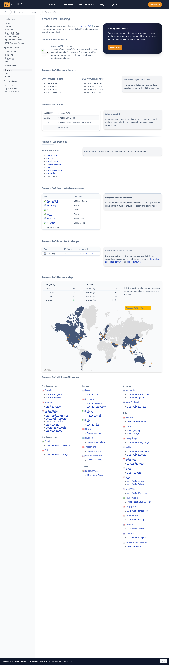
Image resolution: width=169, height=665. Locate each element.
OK (163, 661)
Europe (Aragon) (94, 433)
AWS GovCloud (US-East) (57, 415)
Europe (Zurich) (94, 451)
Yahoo (49, 214)
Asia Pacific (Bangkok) (136, 537)
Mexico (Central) (53, 406)
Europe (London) (94, 459)
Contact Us (155, 4)
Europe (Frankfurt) (95, 403)
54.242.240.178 (86, 253)
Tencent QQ (52, 205)
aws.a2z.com (52, 161)
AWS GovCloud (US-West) (57, 418)
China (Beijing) (133, 430)
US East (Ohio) (52, 424)
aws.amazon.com (54, 170)
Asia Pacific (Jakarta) (136, 463)
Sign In (113, 4)
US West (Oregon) (54, 430)
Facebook (51, 218)
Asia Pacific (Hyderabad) (138, 451)
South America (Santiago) (57, 454)
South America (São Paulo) (58, 445)
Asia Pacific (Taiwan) (136, 528)
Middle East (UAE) (135, 546)
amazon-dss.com (53, 164)
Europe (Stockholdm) (96, 442)
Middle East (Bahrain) (136, 421)
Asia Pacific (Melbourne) (138, 394)
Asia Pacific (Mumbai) (136, 454)
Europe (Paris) (93, 394)
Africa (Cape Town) (95, 475)
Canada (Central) (53, 397)
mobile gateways (133, 262)
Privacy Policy (70, 661)
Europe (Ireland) (94, 415)
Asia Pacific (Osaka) (135, 481)
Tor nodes (154, 259)
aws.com (50, 167)
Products (53, 4)
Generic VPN (52, 201)
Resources (68, 4)
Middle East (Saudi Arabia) (139, 502)
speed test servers (113, 262)
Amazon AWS (86, 26)
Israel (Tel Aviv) (134, 472)
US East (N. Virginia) (55, 421)
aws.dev (50, 158)
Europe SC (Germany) (96, 406)
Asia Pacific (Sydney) (136, 397)
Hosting (34, 12)
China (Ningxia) (134, 433)
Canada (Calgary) (54, 394)
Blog (102, 4)
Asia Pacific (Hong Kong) (138, 442)
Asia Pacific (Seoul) (135, 519)
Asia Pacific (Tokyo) (135, 484)
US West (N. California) (56, 427)
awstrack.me (52, 173)
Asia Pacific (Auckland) (137, 406)
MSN (49, 209)
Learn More (115, 47)
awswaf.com (51, 155)
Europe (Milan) (93, 424)
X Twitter (51, 223)
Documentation (86, 4)
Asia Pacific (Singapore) (137, 511)
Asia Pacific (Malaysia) (137, 493)
